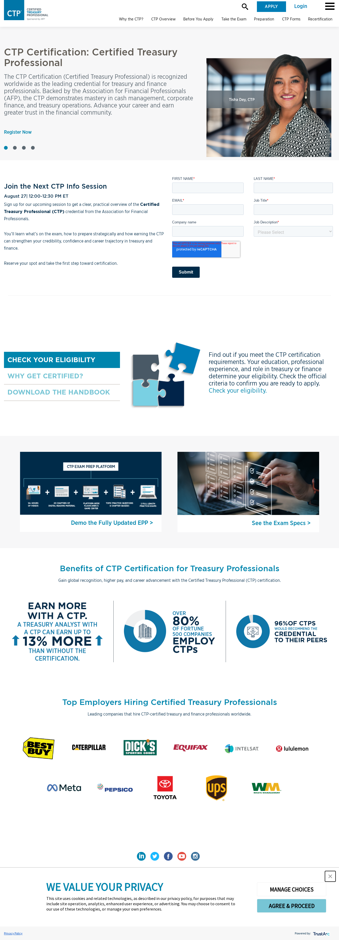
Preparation (264, 19)
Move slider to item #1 (6, 148)
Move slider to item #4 (33, 148)
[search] (245, 6)
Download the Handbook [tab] (58, 392)
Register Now (18, 132)
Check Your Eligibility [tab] (51, 360)
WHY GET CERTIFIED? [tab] (45, 376)
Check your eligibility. (238, 390)
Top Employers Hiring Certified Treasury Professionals (169, 702)
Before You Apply (198, 19)
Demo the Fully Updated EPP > (112, 523)
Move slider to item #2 (15, 148)
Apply (271, 7)
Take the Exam (233, 19)
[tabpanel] (227, 376)
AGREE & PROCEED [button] (292, 905)
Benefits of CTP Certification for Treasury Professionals (169, 568)
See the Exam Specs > (281, 523)
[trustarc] (321, 933)
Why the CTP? (131, 19)
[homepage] (28, 10)
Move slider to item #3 (24, 148)
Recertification (320, 19)
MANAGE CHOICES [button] (292, 889)
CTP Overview (163, 19)
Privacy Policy (13, 933)
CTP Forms (291, 19)
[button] (329, 6)
